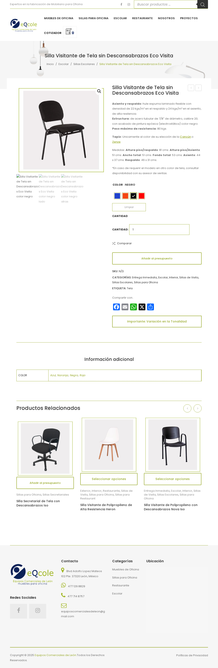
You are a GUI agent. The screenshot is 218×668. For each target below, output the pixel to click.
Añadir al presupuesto (156, 258)
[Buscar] (202, 4)
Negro (74, 375)
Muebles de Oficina (125, 569)
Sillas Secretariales (56, 495)
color (118, 185)
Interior (173, 277)
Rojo (82, 375)
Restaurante (120, 585)
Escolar (64, 64)
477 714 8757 (75, 596)
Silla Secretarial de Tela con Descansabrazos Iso (38, 503)
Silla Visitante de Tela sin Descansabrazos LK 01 (191, 88)
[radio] (117, 196)
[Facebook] (121, 4)
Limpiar (129, 207)
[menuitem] (58, 18)
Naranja (62, 375)
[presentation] (187, 408)
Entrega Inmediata (144, 277)
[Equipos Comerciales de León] (24, 25)
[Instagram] (129, 4)
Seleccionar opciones (172, 479)
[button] (99, 91)
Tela (130, 288)
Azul (53, 375)
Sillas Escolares (84, 64)
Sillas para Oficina (146, 282)
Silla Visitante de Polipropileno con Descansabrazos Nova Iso (171, 507)
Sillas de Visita (188, 277)
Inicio (50, 64)
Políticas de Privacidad (192, 655)
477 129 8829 (76, 586)
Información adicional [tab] (109, 359)
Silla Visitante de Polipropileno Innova (198, 88)
